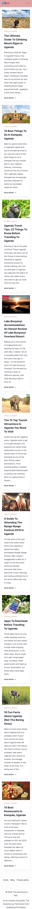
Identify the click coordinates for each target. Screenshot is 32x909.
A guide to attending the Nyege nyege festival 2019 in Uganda (14, 526)
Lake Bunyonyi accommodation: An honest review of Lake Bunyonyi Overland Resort (15, 329)
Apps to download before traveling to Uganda (15, 624)
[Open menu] (28, 3)
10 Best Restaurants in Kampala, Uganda (15, 811)
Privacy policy (23, 880)
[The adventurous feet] (6, 3)
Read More (10, 98)
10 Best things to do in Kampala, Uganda (15, 134)
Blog (13, 880)
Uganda (14, 31)
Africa (7, 31)
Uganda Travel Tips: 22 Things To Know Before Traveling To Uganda (15, 233)
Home (5, 880)
